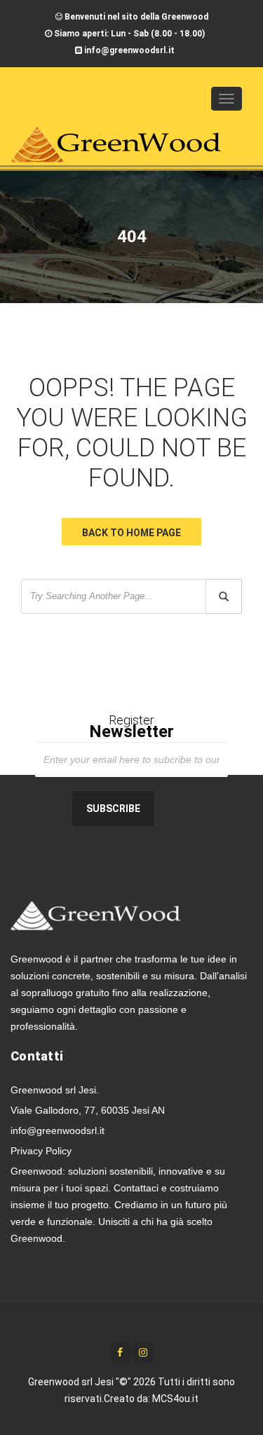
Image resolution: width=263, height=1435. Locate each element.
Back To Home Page (131, 532)
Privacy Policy (41, 1150)
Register (131, 727)
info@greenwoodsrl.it (57, 1130)
